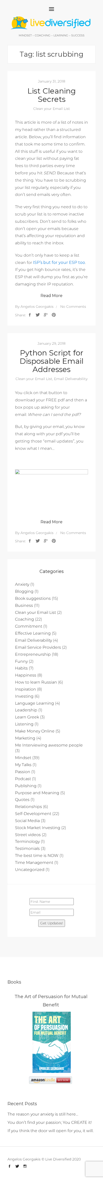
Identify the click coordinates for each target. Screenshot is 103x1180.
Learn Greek (27, 717)
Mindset (23, 757)
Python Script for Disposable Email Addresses (52, 361)
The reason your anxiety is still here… (43, 1114)
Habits (21, 668)
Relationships (28, 806)
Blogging (24, 591)
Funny (21, 661)
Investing (24, 696)
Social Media (27, 820)
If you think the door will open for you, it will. (51, 1130)
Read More (51, 295)
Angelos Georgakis (37, 306)
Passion (22, 771)
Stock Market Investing (37, 827)
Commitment (28, 626)
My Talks (23, 764)
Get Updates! (51, 923)
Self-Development (33, 813)
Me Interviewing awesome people (49, 745)
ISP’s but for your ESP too (59, 262)
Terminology (27, 841)
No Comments (73, 306)
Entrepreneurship (33, 654)
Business (24, 605)
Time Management (34, 862)
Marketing (25, 738)
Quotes (22, 799)
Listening (24, 724)
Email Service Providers (38, 647)
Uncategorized (29, 869)
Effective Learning (33, 633)
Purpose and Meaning (37, 792)
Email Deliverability (71, 379)
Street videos (28, 834)
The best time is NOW (36, 855)
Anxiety (22, 584)
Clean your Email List (51, 108)
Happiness (25, 675)
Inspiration (25, 689)
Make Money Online (34, 731)
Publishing (25, 785)
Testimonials (27, 848)
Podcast (23, 778)
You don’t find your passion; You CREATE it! (50, 1122)
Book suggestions (33, 598)
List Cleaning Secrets (52, 95)
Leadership (26, 710)
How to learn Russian (36, 682)
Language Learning (34, 703)
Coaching (24, 619)
